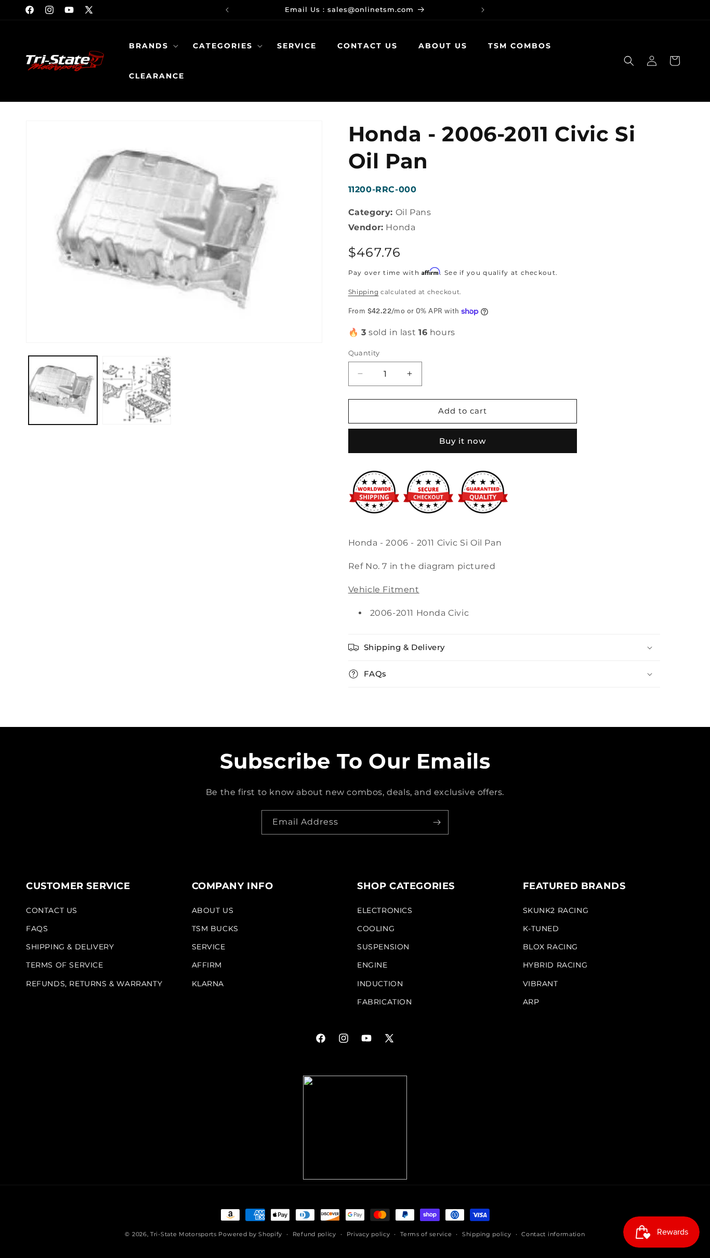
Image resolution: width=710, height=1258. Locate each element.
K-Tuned (541, 928)
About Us (213, 910)
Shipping (363, 292)
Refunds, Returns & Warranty (94, 983)
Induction (380, 983)
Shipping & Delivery (70, 946)
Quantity (364, 353)
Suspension (383, 946)
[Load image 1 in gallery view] (63, 390)
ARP (531, 1002)
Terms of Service (64, 965)
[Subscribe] (436, 822)
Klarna (208, 983)
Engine (372, 965)
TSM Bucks (215, 928)
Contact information (553, 1234)
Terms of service (426, 1234)
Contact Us (51, 910)
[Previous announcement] (227, 10)
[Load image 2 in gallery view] (136, 390)
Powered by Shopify (250, 1234)
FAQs (37, 928)
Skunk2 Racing (556, 910)
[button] (150, 46)
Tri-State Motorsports (183, 1234)
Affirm (207, 965)
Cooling (376, 928)
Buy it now (462, 441)
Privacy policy (368, 1234)
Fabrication (384, 1002)
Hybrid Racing (555, 965)
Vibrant (540, 983)
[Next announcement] (482, 10)
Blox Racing (550, 946)
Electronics (385, 910)
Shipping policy (486, 1234)
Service (209, 946)
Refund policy (314, 1234)
